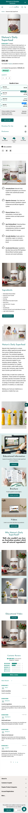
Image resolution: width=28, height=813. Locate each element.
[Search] (22, 7)
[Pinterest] (10, 150)
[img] (5, 685)
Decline (9, 810)
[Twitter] (6, 150)
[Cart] (25, 7)
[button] (2, 7)
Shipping (10, 63)
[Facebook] (3, 150)
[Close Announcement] (25, 2)
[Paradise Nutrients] (14, 7)
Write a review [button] (14, 675)
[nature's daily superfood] (14, 24)
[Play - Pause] (14, 415)
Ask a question (7, 146)
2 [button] (13, 762)
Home (3, 11)
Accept (19, 810)
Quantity (4, 75)
